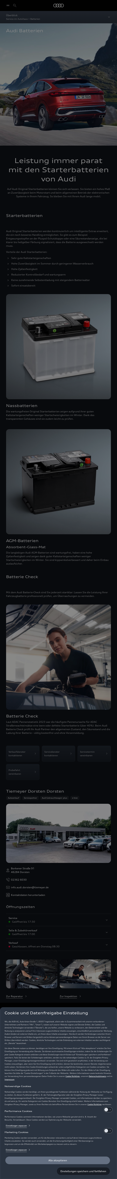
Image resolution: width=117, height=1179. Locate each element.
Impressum (9, 1079)
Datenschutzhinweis (97, 1076)
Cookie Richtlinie (73, 1076)
